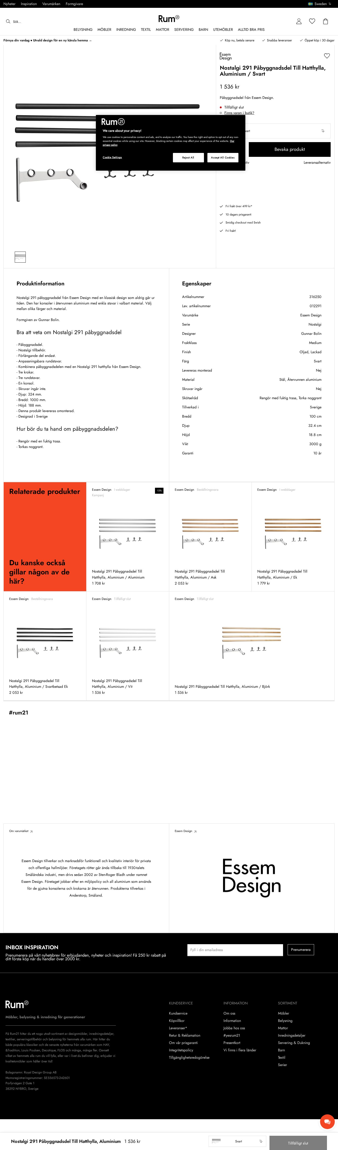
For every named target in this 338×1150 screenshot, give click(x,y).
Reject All (188, 157)
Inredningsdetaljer (291, 1035)
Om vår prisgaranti (183, 1043)
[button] (321, 4)
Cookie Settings (112, 157)
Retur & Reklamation (184, 1035)
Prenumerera (301, 949)
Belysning (285, 1021)
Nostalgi (315, 324)
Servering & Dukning (294, 1043)
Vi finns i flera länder (239, 1050)
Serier (282, 1065)
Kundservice (178, 1013)
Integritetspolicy (181, 1050)
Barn (281, 1050)
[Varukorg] (325, 21)
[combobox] (320, 4)
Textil (281, 1057)
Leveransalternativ (317, 163)
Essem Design (310, 315)
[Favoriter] (312, 21)
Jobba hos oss (234, 1028)
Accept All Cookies (223, 157)
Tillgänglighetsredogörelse (189, 1057)
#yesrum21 (231, 1035)
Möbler (283, 1013)
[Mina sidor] (299, 21)
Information (232, 1021)
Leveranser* (178, 1028)
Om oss (229, 1013)
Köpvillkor (176, 1021)
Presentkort (231, 1043)
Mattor (283, 1028)
